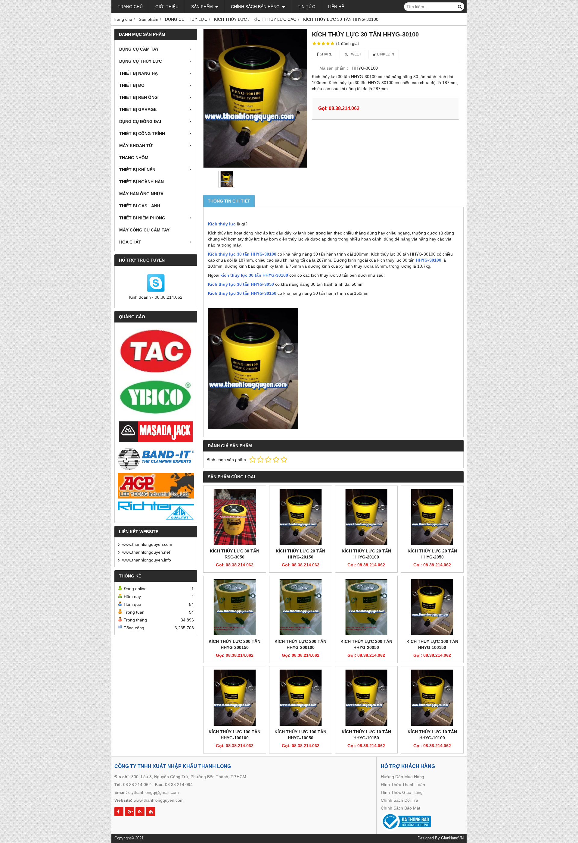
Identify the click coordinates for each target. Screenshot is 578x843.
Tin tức (306, 6)
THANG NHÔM (133, 157)
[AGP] (156, 486)
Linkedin (385, 54)
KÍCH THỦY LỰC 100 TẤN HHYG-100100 (234, 734)
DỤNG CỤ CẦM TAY (139, 49)
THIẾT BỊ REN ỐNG (138, 97)
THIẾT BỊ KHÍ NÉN (137, 169)
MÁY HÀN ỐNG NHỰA (141, 193)
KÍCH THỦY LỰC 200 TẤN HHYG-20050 (366, 644)
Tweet (354, 54)
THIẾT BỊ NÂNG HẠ (138, 73)
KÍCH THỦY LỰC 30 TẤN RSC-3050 (234, 554)
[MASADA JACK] (156, 432)
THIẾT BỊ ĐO (131, 85)
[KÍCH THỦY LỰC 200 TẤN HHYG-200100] (300, 607)
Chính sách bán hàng (256, 6)
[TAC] (156, 351)
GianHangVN (452, 838)
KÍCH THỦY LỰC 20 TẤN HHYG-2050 (432, 554)
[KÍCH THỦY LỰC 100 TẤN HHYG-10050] (300, 697)
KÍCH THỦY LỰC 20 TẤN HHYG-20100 (366, 554)
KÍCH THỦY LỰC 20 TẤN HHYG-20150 (300, 554)
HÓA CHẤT (130, 242)
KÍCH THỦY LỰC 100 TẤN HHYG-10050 (300, 734)
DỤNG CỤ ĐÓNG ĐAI (140, 121)
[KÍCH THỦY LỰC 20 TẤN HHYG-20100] (366, 517)
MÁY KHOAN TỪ (136, 145)
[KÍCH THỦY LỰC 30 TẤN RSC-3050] (235, 517)
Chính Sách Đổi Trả (399, 800)
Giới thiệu (167, 6)
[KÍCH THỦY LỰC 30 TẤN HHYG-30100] (255, 98)
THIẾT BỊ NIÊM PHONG (142, 217)
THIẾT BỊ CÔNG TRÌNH (142, 133)
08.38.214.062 (137, 784)
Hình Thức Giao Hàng (402, 792)
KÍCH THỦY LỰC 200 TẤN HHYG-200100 (300, 644)
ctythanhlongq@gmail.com (153, 792)
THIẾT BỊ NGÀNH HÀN (141, 181)
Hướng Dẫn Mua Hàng (402, 776)
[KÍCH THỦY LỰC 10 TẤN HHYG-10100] (432, 697)
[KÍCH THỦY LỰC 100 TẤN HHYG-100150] (432, 607)
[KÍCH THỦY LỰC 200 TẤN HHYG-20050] (366, 607)
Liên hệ (336, 6)
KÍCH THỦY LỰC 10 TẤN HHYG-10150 (366, 734)
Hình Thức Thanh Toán (403, 784)
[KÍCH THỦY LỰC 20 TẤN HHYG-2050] (432, 517)
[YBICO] (156, 397)
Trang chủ (130, 6)
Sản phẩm (202, 6)
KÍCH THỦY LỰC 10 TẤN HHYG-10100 (432, 734)
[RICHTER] (156, 511)
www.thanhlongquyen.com (147, 544)
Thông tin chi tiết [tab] (229, 201)
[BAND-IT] (156, 458)
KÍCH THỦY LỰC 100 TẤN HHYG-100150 (432, 644)
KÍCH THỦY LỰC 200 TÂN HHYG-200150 (234, 644)
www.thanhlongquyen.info (146, 560)
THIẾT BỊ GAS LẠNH (139, 205)
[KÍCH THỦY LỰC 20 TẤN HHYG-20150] (300, 517)
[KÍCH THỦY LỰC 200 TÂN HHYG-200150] (235, 607)
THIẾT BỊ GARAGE (138, 109)
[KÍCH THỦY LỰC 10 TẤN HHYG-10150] (366, 697)
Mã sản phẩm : (333, 68)
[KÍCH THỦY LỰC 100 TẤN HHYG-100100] (235, 697)
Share (325, 54)
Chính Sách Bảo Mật (400, 808)
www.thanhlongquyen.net (146, 552)
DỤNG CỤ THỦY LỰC (140, 61)
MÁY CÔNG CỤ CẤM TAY (144, 230)
